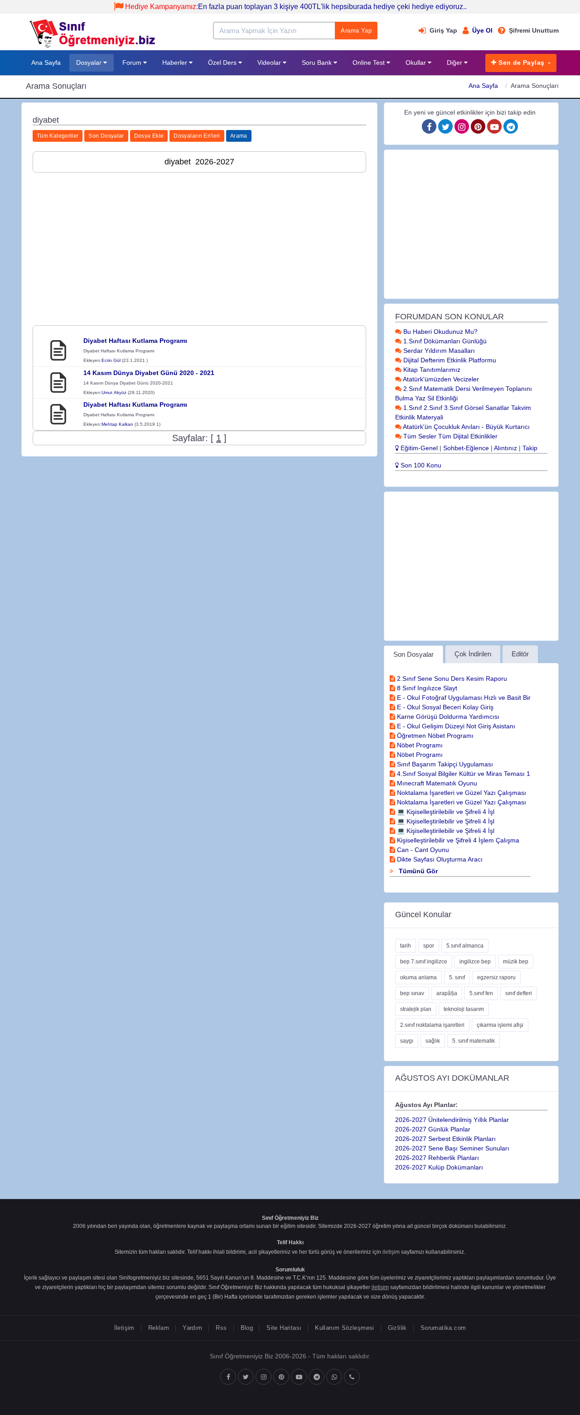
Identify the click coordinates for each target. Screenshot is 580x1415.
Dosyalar (89, 62)
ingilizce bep (475, 961)
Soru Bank (318, 62)
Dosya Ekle (149, 136)
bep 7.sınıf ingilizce (423, 961)
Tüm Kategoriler (57, 136)
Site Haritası (283, 1327)
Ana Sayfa (46, 62)
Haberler (175, 62)
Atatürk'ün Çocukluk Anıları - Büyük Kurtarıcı (465, 426)
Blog (247, 1327)
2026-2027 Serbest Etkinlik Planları (445, 1138)
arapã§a (446, 993)
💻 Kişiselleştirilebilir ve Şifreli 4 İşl (444, 811)
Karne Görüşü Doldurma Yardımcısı (447, 716)
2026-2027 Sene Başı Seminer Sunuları (452, 1148)
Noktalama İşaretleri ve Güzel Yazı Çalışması (460, 792)
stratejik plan (415, 1009)
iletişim (391, 1252)
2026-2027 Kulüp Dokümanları (439, 1167)
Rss (221, 1327)
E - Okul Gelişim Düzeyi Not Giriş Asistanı (455, 726)
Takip (529, 448)
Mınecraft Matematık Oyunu (436, 783)
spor (428, 946)
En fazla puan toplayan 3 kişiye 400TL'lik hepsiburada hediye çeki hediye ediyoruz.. (296, 6)
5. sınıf (457, 977)
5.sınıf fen (481, 993)
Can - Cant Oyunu (422, 849)
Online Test (370, 62)
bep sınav (412, 993)
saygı (406, 1041)
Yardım (192, 1327)
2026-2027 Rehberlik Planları (437, 1157)
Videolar (270, 62)
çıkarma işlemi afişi (500, 1025)
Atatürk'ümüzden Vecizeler (440, 379)
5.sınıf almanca (464, 946)
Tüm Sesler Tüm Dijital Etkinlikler (449, 436)
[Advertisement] (199, 242)
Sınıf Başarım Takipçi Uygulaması (444, 764)
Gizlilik (397, 1327)
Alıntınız (505, 448)
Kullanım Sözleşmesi (344, 1327)
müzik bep (515, 961)
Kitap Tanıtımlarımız (430, 369)
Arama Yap (356, 30)
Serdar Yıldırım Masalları (438, 350)
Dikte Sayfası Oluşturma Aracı (439, 859)
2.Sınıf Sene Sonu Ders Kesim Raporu (451, 678)
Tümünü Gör (417, 871)
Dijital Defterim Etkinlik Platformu (448, 360)
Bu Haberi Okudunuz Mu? (439, 331)
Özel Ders (223, 62)
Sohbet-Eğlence (466, 448)
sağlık (432, 1041)
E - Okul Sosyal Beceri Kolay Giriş (444, 707)
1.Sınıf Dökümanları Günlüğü (444, 341)
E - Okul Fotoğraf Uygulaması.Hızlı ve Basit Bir (463, 697)
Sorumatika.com (443, 1327)
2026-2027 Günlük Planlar (432, 1129)
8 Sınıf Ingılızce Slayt (426, 688)
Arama (238, 136)
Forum (132, 62)
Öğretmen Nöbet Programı (434, 735)
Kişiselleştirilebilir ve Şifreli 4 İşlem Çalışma (457, 840)
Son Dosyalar (106, 136)
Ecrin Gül (111, 360)
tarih (405, 946)
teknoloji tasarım (464, 1009)
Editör (520, 654)
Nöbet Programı (419, 745)
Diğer (455, 62)
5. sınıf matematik (473, 1041)
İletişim (124, 1327)
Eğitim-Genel (418, 448)
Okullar (417, 62)
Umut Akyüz (114, 392)
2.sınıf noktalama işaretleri (432, 1025)
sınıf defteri (518, 993)
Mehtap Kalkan (117, 424)
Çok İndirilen (472, 654)
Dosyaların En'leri (197, 136)
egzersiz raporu (496, 977)
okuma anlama (418, 977)
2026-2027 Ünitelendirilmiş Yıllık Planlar (452, 1119)
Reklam (158, 1327)
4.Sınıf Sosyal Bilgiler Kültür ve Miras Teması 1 (462, 773)
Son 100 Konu (420, 465)
